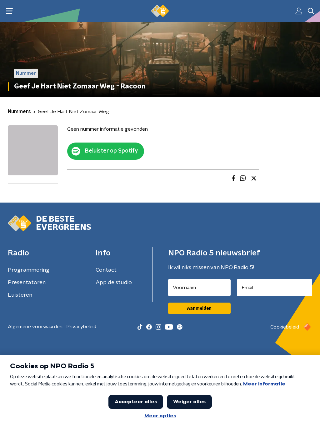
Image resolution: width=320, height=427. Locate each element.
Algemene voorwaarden (35, 326)
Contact (106, 270)
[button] (9, 11)
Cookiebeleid (284, 326)
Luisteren (20, 295)
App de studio (114, 282)
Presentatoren (27, 282)
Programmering (28, 270)
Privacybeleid (81, 326)
